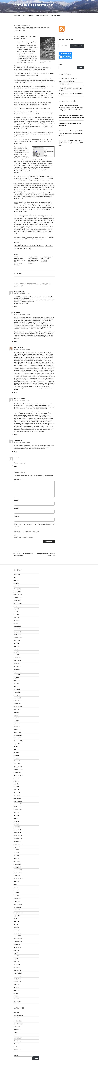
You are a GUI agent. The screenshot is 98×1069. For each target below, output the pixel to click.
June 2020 (16, 783)
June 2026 (16, 580)
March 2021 (17, 758)
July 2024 (16, 643)
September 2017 (18, 878)
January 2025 (17, 626)
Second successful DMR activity (67, 81)
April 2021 (16, 755)
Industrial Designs (18, 1018)
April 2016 (16, 927)
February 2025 (17, 623)
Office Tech (17, 1026)
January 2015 (17, 970)
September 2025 (18, 603)
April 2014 (16, 996)
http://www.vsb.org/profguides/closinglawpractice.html (37, 354)
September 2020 (18, 775)
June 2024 (16, 646)
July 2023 (16, 677)
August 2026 (17, 574)
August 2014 (17, 984)
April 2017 (16, 892)
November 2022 (18, 700)
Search (60, 64)
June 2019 (16, 818)
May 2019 (16, 821)
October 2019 (17, 806)
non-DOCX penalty (18, 1023)
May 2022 (16, 718)
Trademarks (17, 1043)
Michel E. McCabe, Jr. (20, 398)
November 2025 (18, 597)
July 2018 (16, 849)
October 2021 (17, 738)
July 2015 (16, 953)
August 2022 (17, 709)
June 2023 (16, 680)
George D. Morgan (19, 291)
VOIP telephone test (56, 15)
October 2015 (17, 944)
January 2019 (17, 832)
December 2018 (18, 835)
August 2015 (17, 950)
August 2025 (17, 606)
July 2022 (16, 712)
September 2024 (18, 637)
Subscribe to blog (77, 45)
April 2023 (16, 686)
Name (16, 500)
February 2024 (17, 657)
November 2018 (18, 838)
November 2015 (18, 941)
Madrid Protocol (18, 1020)
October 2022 (17, 703)
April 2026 (16, 586)
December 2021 (18, 732)
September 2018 (18, 844)
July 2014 (16, 987)
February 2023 (17, 692)
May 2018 (16, 855)
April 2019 (16, 824)
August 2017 (17, 881)
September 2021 (18, 740)
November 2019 (18, 804)
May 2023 (16, 683)
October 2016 (17, 910)
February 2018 (17, 864)
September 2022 (18, 706)
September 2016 (18, 913)
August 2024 (17, 640)
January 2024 (17, 660)
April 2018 (16, 858)
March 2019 (17, 826)
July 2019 (16, 815)
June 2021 (16, 749)
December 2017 (18, 870)
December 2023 (18, 663)
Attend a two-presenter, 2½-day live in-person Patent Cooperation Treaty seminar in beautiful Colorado (70, 88)
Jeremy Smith (18, 440)
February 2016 (17, 933)
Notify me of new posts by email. (23, 537)
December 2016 (18, 904)
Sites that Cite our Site (42, 15)
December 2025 (18, 594)
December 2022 (18, 698)
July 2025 (16, 609)
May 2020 (16, 786)
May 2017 (16, 890)
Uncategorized (17, 1049)
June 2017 (16, 887)
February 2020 (17, 795)
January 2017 (17, 901)
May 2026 (16, 583)
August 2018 (17, 847)
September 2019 (18, 809)
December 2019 (18, 801)
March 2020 (17, 792)
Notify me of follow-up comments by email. (26, 531)
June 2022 (16, 715)
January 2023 (17, 695)
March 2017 (17, 895)
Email (16, 508)
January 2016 (17, 935)
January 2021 (17, 763)
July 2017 (16, 884)
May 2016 (16, 924)
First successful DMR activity (66, 84)
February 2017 (17, 898)
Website (16, 516)
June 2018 (16, 852)
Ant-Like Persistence (33, 5)
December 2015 (18, 938)
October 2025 (17, 600)
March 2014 (17, 999)
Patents (19, 273)
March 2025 (17, 620)
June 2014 (16, 990)
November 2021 (18, 735)
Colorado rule (26, 218)
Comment (17, 479)
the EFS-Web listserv (21, 36)
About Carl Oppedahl (28, 15)
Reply (15, 306)
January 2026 (17, 591)
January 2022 (17, 729)
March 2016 (17, 930)
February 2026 (17, 589)
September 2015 (18, 947)
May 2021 (16, 752)
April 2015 (16, 961)
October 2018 (17, 841)
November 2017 (18, 872)
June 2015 (16, 956)
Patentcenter (17, 1029)
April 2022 (16, 720)
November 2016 (18, 907)
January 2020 (17, 798)
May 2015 (16, 958)
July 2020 (16, 781)
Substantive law (18, 1038)
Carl (28, 25)
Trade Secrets (17, 1041)
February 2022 (17, 726)
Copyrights (16, 1012)
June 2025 (16, 611)
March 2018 (17, 861)
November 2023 (18, 666)
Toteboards (17, 15)
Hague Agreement (18, 1015)
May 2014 (16, 993)
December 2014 (18, 973)
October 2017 (17, 875)
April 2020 (16, 789)
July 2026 (16, 577)
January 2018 (17, 867)
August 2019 (17, 812)
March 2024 (17, 654)
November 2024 (18, 632)
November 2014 (18, 976)
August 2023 (17, 674)
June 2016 (16, 921)
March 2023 (17, 689)
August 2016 (17, 915)
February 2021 (17, 761)
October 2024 (17, 634)
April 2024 (16, 652)
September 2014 (18, 981)
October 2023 (17, 669)
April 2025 (16, 617)
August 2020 (17, 778)
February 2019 (17, 829)
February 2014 (17, 1001)
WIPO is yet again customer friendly (67, 78)
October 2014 (17, 979)
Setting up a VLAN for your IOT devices (70, 110)
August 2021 (17, 743)
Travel (15, 1046)
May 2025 (16, 614)
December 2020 (18, 766)
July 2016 (16, 918)
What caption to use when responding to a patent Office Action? (33, 258)
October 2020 (17, 772)
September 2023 (18, 672)
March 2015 (17, 964)
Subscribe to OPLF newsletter (66, 39)
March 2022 (17, 723)
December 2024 (18, 629)
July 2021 (16, 746)
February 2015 (17, 967)
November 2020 (18, 769)
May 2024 (16, 649)
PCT (15, 1035)
